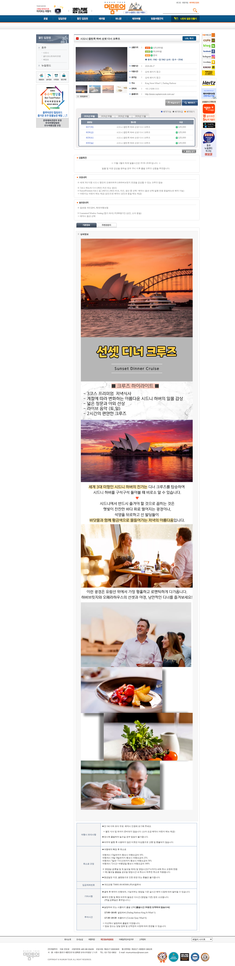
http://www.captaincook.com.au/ (159, 94)
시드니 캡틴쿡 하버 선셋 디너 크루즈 (133, 127)
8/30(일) (90, 143)
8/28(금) (90, 132)
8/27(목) (90, 127)
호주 (43, 47)
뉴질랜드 (46, 65)
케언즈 (46, 60)
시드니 (46, 53)
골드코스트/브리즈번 (52, 56)
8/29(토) (90, 138)
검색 (195, 10)
